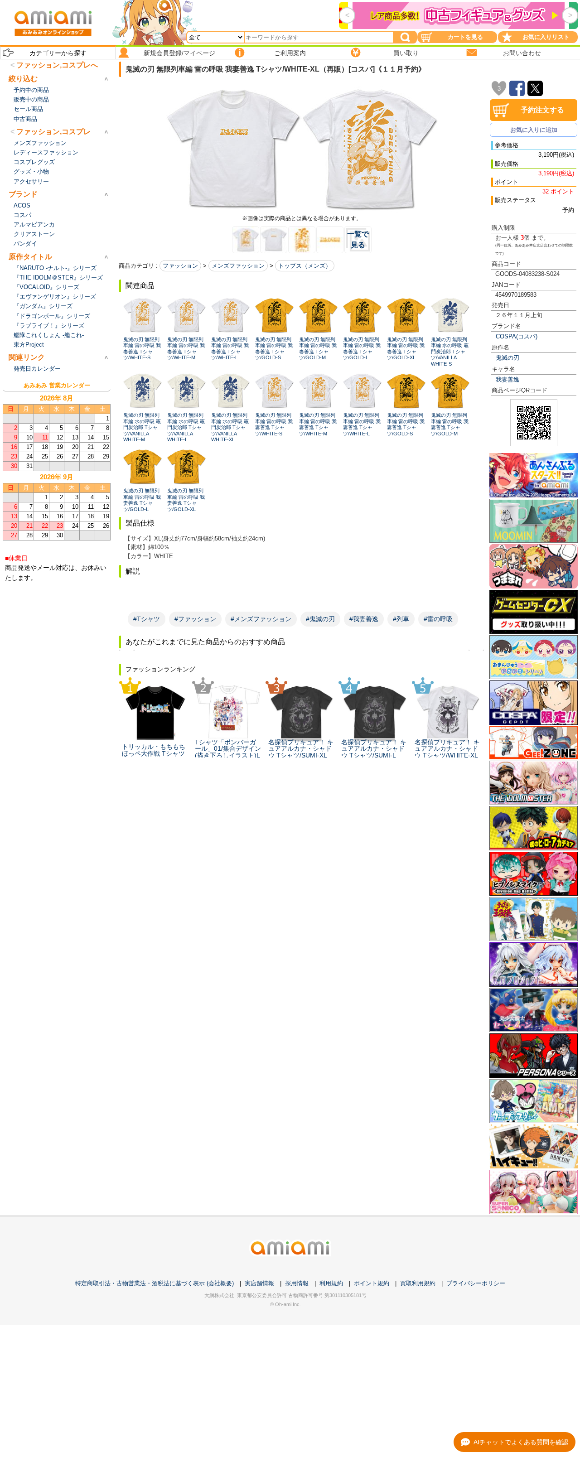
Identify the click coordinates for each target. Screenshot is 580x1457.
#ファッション (195, 618)
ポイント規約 (371, 1283)
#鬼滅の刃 (320, 618)
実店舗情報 (259, 1283)
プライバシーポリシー (475, 1283)
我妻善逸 (507, 379)
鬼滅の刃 (507, 357)
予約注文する (542, 110)
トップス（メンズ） (304, 265)
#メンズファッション (261, 618)
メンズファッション (238, 265)
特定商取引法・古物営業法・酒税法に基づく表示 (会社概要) (154, 1283)
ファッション (180, 265)
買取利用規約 (417, 1283)
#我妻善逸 (363, 618)
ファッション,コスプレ (53, 131)
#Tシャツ (146, 618)
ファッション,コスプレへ (57, 65)
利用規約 (331, 1283)
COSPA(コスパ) (516, 336)
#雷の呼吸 (438, 618)
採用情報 (297, 1283)
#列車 (401, 618)
